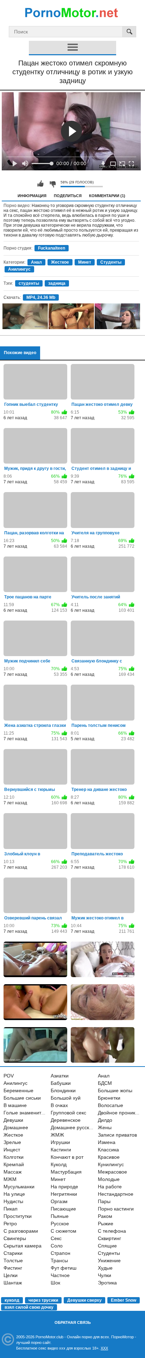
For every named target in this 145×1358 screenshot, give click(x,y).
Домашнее (16, 1127)
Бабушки (61, 1083)
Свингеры (15, 1238)
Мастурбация (66, 1172)
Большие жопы (115, 1090)
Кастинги (61, 1149)
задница (56, 283)
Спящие (107, 1246)
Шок (55, 1282)
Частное (60, 1275)
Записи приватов (117, 1135)
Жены (105, 1127)
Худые (105, 1268)
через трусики (43, 1300)
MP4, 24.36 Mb (40, 297)
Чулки (104, 1275)
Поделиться (68, 196)
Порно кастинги (116, 1209)
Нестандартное (115, 1194)
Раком (105, 1216)
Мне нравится (40, 183)
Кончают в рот (67, 1157)
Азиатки (60, 1076)
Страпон (60, 1253)
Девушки (13, 1120)
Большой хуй (66, 1098)
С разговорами (21, 1231)
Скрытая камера (23, 1246)
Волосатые (110, 1105)
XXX (104, 1348)
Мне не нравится (52, 183)
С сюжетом (63, 1231)
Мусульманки (19, 1186)
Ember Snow (123, 1300)
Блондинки (63, 1090)
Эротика (107, 1282)
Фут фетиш (63, 1268)
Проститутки (18, 1216)
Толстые (13, 1260)
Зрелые (12, 1142)
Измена (106, 1142)
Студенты (110, 262)
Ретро (10, 1223)
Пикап (11, 1209)
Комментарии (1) (107, 196)
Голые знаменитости (27, 1112)
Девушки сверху (84, 1300)
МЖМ (10, 1179)
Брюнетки (109, 1098)
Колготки (14, 1157)
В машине (15, 1105)
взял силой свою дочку (29, 1307)
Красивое (109, 1157)
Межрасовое (112, 1172)
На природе (64, 1186)
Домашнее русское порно (80, 1127)
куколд (12, 1300)
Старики (13, 1253)
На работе (110, 1186)
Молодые (109, 1179)
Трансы (59, 1260)
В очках (59, 1105)
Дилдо (105, 1120)
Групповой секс (68, 1112)
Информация (32, 196)
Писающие (63, 1209)
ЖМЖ (57, 1135)
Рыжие (105, 1223)
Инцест (12, 1149)
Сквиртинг (109, 1238)
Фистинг (13, 1268)
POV (9, 1076)
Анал (36, 262)
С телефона (112, 1231)
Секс (56, 1238)
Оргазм (59, 1201)
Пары (104, 1201)
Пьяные (60, 1216)
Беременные (18, 1090)
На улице (14, 1194)
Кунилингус (111, 1164)
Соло (57, 1246)
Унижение (109, 1260)
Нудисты (13, 1201)
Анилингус (19, 269)
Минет (84, 262)
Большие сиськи (22, 1098)
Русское (60, 1223)
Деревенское (66, 1120)
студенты (29, 283)
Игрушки (60, 1142)
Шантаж (13, 1282)
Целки (11, 1275)
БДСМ (105, 1083)
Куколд (59, 1164)
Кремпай (14, 1164)
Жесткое (60, 262)
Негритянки (64, 1194)
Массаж (12, 1172)
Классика (108, 1149)
